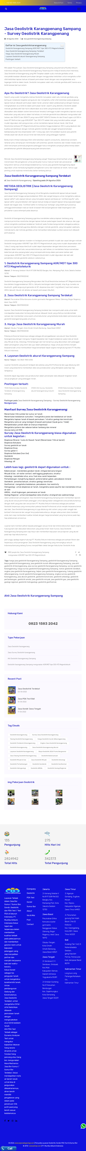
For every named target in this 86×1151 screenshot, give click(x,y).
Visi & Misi (31, 915)
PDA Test (30, 898)
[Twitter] (9, 1121)
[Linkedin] (16, 1121)
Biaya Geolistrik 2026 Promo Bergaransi (52, 751)
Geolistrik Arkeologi (58, 760)
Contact (30, 924)
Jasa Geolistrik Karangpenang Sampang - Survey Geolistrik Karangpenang (49, 400)
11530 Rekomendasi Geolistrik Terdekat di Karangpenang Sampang (15, 391)
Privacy (79, 3)
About (29, 911)
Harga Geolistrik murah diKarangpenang (51, 739)
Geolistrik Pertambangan (18, 764)
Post (29, 920)
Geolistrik (31, 893)
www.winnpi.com (35, 1146)
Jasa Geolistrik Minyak (39, 760)
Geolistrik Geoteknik (39, 764)
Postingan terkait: (13, 59)
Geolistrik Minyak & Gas (18, 760)
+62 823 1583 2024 (13, 3)
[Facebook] (4, 1121)
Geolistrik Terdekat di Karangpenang (22, 743)
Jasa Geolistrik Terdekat (29, 689)
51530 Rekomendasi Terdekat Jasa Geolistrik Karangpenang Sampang (69, 391)
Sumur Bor (31, 906)
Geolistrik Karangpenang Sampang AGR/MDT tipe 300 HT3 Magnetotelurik (35, 48)
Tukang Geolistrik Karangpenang (21, 739)
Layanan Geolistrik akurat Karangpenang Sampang (25, 56)
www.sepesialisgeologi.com (24, 1143)
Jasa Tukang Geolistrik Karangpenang (23, 756)
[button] (78, 8)
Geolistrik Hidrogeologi (18, 768)
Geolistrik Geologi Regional (57, 768)
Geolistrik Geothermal (58, 764)
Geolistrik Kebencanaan (49, 756)
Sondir (29, 902)
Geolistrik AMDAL (37, 768)
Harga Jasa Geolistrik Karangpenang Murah (22, 54)
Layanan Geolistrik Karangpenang (22, 751)
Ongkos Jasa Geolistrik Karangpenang (53, 743)
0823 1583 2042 (43, 623)
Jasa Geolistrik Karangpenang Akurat (45, 747)
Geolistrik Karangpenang (18, 735)
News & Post (58, 3)
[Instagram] (12, 1121)
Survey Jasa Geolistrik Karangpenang (45, 735)
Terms (69, 3)
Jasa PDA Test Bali (26, 699)
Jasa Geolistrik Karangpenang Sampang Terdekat (25, 51)
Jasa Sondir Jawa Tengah (29, 709)
